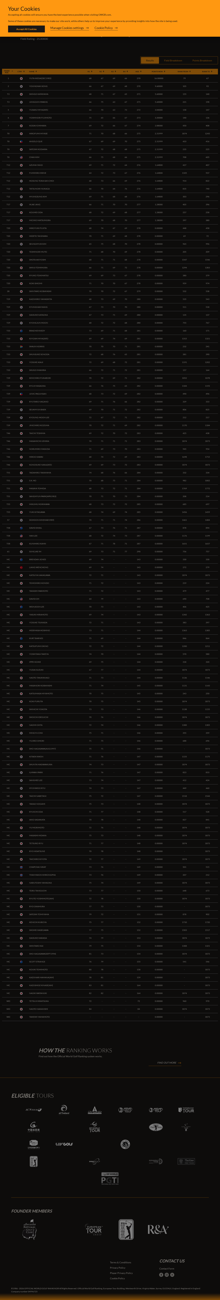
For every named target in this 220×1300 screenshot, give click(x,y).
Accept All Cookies (26, 29)
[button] (69, 29)
